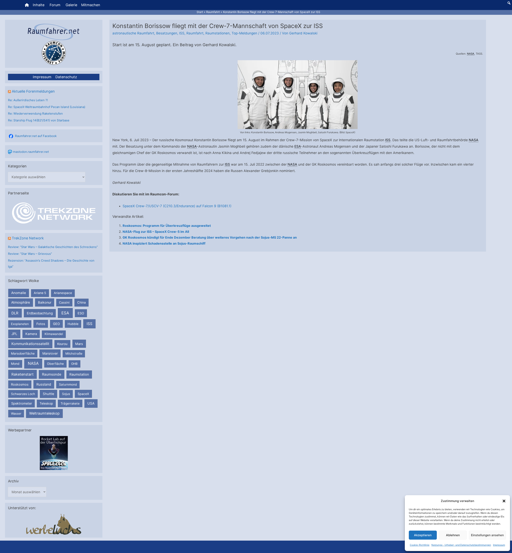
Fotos (40, 324)
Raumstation (79, 374)
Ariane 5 (40, 293)
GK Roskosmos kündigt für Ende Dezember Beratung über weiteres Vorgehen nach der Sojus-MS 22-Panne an (210, 237)
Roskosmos (19, 384)
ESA (65, 313)
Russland (43, 384)
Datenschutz (66, 77)
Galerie (71, 5)
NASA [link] (470, 53)
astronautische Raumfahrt (133, 33)
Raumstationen (217, 33)
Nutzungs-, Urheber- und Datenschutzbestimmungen (461, 544)
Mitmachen (90, 5)
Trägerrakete (70, 403)
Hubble (73, 324)
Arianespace (63, 293)
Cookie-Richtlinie (419, 544)
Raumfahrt (194, 33)
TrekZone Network (28, 238)
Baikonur (44, 302)
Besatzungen (166, 33)
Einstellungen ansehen (487, 535)
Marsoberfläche (23, 353)
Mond (15, 364)
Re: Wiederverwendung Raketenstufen (35, 113)
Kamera (31, 334)
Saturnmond (68, 384)
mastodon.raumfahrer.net (31, 152)
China (81, 302)
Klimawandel (54, 334)
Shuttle (48, 394)
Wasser (16, 413)
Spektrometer (21, 403)
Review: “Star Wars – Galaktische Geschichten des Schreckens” (53, 247)
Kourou (62, 344)
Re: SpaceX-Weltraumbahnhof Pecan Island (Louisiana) (46, 107)
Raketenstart (22, 374)
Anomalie (18, 293)
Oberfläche (55, 364)
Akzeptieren (423, 535)
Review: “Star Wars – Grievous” (30, 254)
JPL (14, 334)
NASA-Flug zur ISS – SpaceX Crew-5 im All (156, 232)
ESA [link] (297, 146)
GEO (56, 324)
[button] (504, 501)
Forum (55, 5)
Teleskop (46, 403)
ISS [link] (387, 140)
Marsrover (50, 353)
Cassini (64, 302)
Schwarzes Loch (23, 394)
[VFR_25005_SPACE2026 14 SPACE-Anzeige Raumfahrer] (54, 453)
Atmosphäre (20, 302)
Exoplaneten (20, 324)
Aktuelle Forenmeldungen (33, 91)
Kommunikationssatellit (30, 344)
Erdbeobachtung (40, 313)
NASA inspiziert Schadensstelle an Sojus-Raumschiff (164, 243)
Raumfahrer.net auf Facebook (36, 136)
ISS (89, 323)
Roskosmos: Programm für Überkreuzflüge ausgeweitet (167, 226)
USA (90, 403)
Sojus (66, 394)
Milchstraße (73, 353)
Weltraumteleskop (44, 413)
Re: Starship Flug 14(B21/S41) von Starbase (38, 120)
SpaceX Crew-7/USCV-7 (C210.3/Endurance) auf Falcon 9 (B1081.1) (177, 206)
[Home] (27, 5)
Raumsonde (51, 374)
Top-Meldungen (244, 33)
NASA (33, 363)
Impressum (499, 544)
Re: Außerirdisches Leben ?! (28, 100)
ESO (81, 313)
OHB (74, 364)
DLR (14, 313)
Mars (79, 344)
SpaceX (83, 394)
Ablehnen (453, 535)
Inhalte (38, 5)
